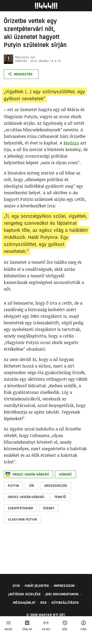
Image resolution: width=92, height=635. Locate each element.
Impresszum (64, 586)
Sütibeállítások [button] (65, 602)
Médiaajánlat (24, 602)
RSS (43, 602)
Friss (46, 629)
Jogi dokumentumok (62, 594)
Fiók (83, 629)
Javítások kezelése (24, 594)
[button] (28, 474)
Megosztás (23, 74)
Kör (65, 629)
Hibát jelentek (37, 586)
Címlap (27, 629)
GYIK (16, 586)
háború (21, 61)
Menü (8, 629)
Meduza (71, 143)
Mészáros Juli (25, 57)
